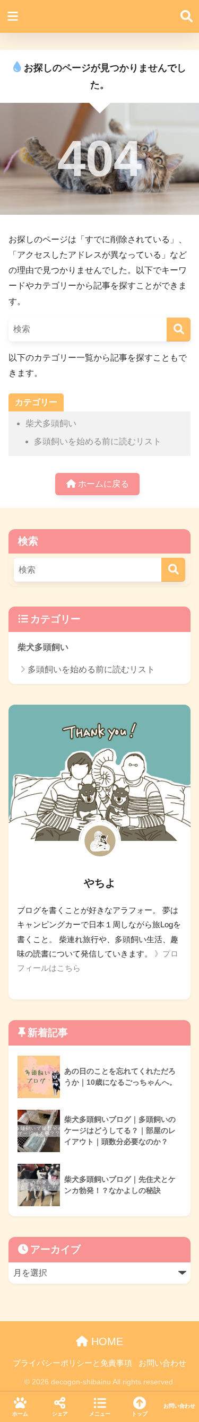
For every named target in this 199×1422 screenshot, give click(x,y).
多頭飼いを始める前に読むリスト (97, 441)
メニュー (99, 1414)
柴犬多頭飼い (50, 423)
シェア (60, 1414)
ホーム (20, 1414)
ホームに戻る (102, 483)
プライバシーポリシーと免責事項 (72, 1363)
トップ (140, 1414)
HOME (105, 1341)
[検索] (179, 329)
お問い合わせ (162, 1363)
